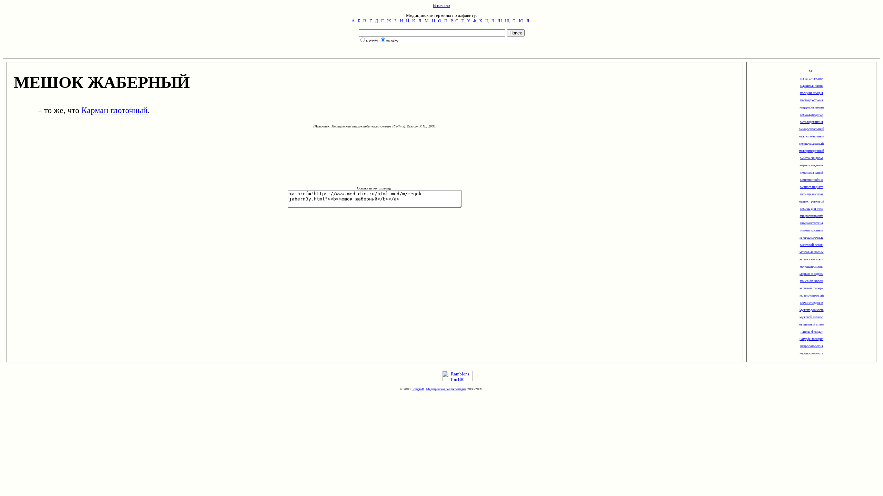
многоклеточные (811, 237)
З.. (396, 20)
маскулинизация (811, 93)
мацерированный (812, 107)
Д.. (377, 20)
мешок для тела (811, 208)
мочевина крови (811, 281)
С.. (457, 20)
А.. (354, 20)
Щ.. (508, 20)
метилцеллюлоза (811, 194)
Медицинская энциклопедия (446, 389)
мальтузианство (811, 78)
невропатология (811, 346)
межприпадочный (811, 151)
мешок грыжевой (811, 201)
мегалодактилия (811, 122)
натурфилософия (811, 339)
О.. (440, 20)
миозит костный (811, 230)
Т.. (464, 20)
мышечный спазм (811, 324)
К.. (414, 20)
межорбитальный (811, 129)
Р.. (452, 20)
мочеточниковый (812, 295)
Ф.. (475, 20)
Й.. (408, 20)
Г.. (371, 20)
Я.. (529, 20)
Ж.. (390, 20)
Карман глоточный (114, 109)
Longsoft (417, 389)
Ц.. (487, 20)
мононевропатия (811, 266)
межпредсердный (811, 143)
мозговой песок (811, 245)
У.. (469, 20)
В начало (441, 5)
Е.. (383, 20)
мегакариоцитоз (811, 114)
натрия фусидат (812, 331)
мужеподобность (812, 310)
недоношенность (811, 353)
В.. (365, 20)
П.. (446, 20)
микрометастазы (811, 223)
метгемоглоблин (811, 180)
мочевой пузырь (811, 288)
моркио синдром (811, 274)
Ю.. (522, 20)
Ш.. (500, 20)
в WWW (372, 41)
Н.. (434, 20)
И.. (402, 20)
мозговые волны (812, 252)
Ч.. (494, 20)
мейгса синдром (811, 158)
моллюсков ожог (812, 259)
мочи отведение (811, 302)
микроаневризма (811, 216)
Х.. (481, 20)
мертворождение (811, 165)
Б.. (360, 20)
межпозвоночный (811, 136)
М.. (428, 20)
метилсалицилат (811, 187)
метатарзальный (811, 172)
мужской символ (811, 317)
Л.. (421, 20)
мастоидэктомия (811, 100)
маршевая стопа (811, 85)
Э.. (515, 20)
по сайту (392, 41)
